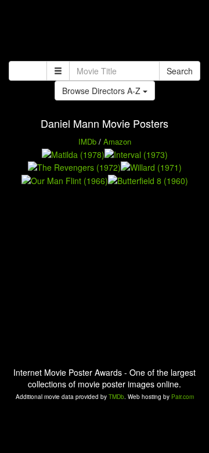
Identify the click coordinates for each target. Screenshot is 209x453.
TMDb (116, 397)
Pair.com (182, 397)
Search (180, 71)
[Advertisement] (104, 32)
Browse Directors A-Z (102, 90)
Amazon (117, 141)
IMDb (87, 141)
